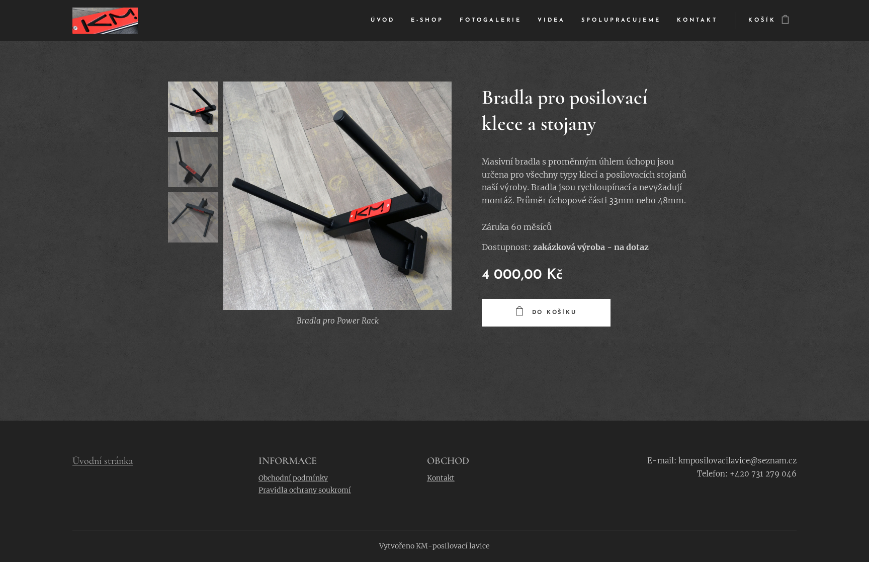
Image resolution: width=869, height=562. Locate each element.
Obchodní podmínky (293, 478)
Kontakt (441, 478)
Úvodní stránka (102, 461)
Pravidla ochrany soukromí (304, 490)
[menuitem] (385, 20)
